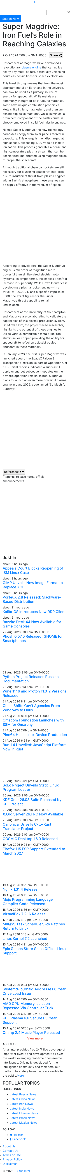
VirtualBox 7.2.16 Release (24, 914)
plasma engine (31, 67)
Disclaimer (10, 1163)
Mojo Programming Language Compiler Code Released (28, 901)
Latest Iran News (21, 1104)
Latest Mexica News (23, 1122)
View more (35, 1038)
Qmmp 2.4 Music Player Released (31, 1032)
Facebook (18, 1139)
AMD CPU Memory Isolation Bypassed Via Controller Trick (28, 1005)
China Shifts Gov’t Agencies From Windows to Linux (31, 708)
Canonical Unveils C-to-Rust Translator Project (27, 826)
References (12, 472)
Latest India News (22, 1108)
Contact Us (10, 1150)
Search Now (10, 18)
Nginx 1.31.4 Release (20, 889)
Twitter (18, 1135)
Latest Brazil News (22, 1118)
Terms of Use (12, 1155)
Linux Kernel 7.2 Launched (25, 938)
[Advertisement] (35, 226)
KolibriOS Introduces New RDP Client (34, 612)
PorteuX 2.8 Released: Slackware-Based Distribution (32, 599)
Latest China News (22, 1099)
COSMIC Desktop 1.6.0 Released (30, 839)
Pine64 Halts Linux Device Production (35, 735)
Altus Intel (23, 1171)
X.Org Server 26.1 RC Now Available (33, 814)
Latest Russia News (23, 1094)
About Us (9, 1146)
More (20, 1075)
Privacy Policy (12, 1159)
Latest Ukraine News (24, 1113)
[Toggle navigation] (9, 7)
